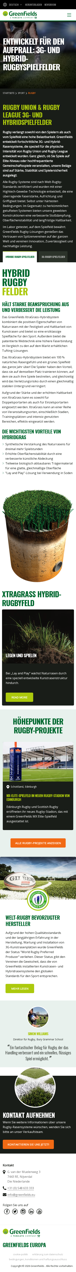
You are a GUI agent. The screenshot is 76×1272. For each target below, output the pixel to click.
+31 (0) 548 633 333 (20, 1188)
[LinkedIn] (31, 1211)
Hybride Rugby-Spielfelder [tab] (20, 257)
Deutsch (14, 4)
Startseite (8, 93)
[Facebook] (7, 1211)
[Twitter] (15, 1211)
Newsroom (50, 4)
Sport (21, 93)
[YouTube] (39, 1211)
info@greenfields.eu (21, 1195)
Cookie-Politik (20, 1254)
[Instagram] (23, 1211)
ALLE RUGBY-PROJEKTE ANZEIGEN (38, 843)
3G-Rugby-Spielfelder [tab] (53, 257)
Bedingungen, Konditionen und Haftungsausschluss (38, 1259)
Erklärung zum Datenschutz (47, 1254)
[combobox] (12, 4)
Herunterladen (33, 4)
